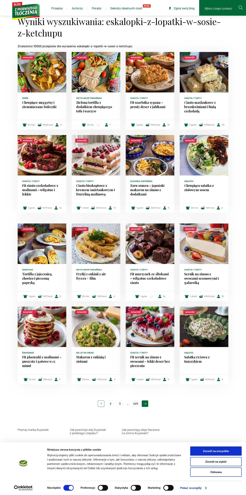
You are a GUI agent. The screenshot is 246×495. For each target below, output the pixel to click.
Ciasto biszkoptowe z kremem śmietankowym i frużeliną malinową (95, 189)
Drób (25, 98)
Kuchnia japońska (141, 181)
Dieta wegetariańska (89, 98)
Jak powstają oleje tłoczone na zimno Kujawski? (141, 431)
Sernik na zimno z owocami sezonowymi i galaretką (201, 278)
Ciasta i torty (139, 98)
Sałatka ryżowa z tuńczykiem (197, 359)
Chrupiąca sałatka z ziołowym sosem (199, 187)
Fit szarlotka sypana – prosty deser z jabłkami (147, 104)
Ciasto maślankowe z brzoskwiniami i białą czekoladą (200, 106)
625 (135, 403)
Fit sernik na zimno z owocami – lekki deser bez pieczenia (150, 361)
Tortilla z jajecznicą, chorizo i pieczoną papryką (37, 278)
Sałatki (188, 181)
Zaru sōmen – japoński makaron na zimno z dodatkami (147, 189)
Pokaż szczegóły (191, 487)
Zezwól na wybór (216, 461)
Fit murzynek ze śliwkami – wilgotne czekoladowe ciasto (149, 278)
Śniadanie (28, 353)
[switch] (103, 488)
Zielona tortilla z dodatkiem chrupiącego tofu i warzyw (94, 106)
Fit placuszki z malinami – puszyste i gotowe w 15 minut (41, 361)
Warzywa (27, 269)
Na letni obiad (85, 353)
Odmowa (216, 472)
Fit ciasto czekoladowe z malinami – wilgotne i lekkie (40, 189)
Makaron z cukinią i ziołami (91, 359)
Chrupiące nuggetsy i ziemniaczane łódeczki (39, 104)
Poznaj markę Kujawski (33, 430)
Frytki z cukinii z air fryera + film (91, 276)
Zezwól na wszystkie (216, 451)
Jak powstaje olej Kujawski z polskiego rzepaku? (88, 431)
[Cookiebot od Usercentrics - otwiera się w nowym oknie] (23, 488)
